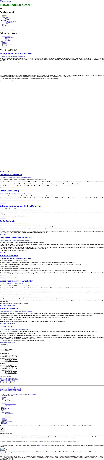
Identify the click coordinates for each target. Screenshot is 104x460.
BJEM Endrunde (7, 221)
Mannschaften (8, 18)
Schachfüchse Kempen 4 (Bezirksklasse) (9, 381)
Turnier (4, 234)
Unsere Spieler (5, 17)
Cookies (38, 445)
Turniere (4, 20)
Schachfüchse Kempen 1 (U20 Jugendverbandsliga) (11, 387)
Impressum (4, 43)
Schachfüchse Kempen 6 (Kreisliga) (7, 383)
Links (3, 41)
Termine (4, 26)
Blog (3, 16)
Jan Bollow (13, 56)
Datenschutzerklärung (32, 394)
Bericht (1, 171)
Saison (13, 187)
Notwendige (4, 449)
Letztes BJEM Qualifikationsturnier (16, 237)
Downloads (4, 42)
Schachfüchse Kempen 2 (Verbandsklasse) (9, 379)
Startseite (4, 15)
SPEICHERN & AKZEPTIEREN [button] (7, 459)
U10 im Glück (6, 326)
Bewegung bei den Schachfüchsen (16, 53)
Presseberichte (5, 25)
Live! (3, 28)
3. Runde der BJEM (9, 255)
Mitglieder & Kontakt (9, 37)
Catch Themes (10, 395)
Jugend (9, 171)
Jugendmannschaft (7, 187)
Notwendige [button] (2, 448)
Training (6, 38)
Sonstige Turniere (8, 22)
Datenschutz (91, 425)
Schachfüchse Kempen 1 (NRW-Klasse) (8, 378)
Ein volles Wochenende (11, 175)
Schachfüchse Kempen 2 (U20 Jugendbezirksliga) (10, 388)
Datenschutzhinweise (7, 44)
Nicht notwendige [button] (3, 453)
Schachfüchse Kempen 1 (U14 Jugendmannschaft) (11, 389)
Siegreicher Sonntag (9, 191)
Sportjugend (14, 171)
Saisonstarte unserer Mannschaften (16, 281)
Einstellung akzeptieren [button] (77, 425)
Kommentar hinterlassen (21, 56)
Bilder (3, 24)
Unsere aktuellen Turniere (10, 21)
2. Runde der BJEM (9, 308)
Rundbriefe (4, 45)
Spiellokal (7, 39)
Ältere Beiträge (4, 344)
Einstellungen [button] (85, 425)
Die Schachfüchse (6, 36)
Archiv (6, 23)
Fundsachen (5, 46)
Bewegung (5, 171)
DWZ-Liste (7, 19)
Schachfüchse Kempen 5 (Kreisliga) (7, 382)
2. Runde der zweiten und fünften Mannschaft (21, 206)
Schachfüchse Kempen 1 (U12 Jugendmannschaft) (11, 390)
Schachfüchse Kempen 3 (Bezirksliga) (8, 380)
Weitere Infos (7, 40)
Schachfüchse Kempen (16, 4)
